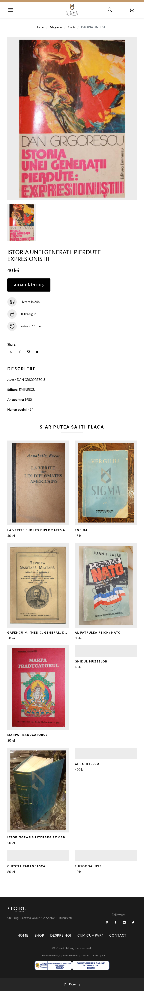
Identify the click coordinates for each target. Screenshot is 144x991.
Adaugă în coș (29, 285)
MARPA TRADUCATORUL (27, 734)
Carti (71, 27)
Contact (118, 935)
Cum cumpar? (90, 935)
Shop (39, 935)
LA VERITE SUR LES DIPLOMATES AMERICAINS (45, 530)
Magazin (56, 27)
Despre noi (60, 935)
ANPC (96, 955)
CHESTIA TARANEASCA (26, 866)
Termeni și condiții (51, 955)
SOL (104, 955)
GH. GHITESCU (87, 763)
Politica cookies (70, 955)
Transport (85, 955)
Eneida (81, 530)
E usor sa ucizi (89, 866)
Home (39, 27)
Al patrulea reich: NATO (98, 632)
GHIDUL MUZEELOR (91, 661)
